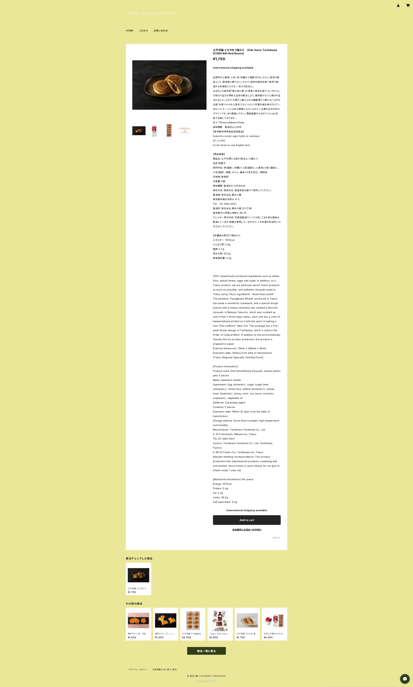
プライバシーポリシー (137, 669)
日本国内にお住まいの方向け (246, 529)
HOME (129, 30)
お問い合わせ (161, 30)
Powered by (203, 681)
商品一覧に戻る (206, 651)
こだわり (143, 30)
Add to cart (247, 520)
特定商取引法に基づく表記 (165, 669)
